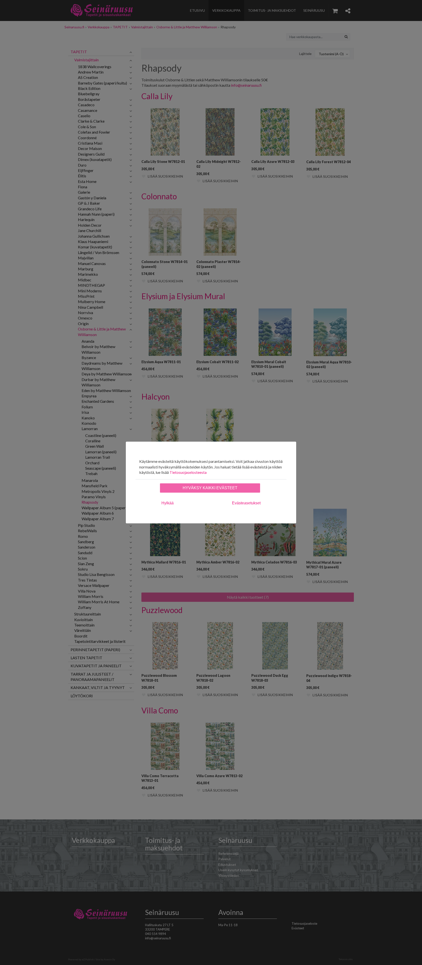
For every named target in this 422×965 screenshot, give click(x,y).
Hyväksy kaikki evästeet (210, 488)
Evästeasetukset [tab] (246, 503)
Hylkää (167, 503)
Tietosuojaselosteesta (188, 472)
